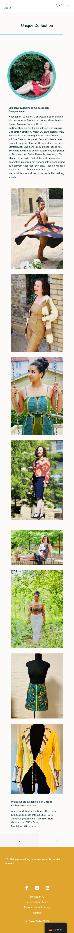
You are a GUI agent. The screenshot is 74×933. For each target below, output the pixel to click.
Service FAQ (37, 896)
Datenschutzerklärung (37, 907)
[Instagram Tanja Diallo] (37, 888)
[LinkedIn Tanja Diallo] (47, 888)
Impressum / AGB (37, 902)
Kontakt (37, 912)
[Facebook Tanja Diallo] (26, 888)
